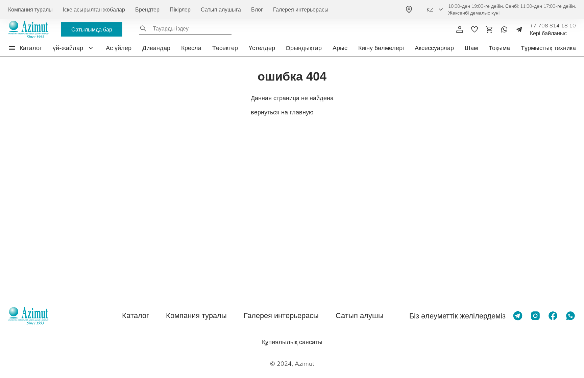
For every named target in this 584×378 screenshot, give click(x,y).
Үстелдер (262, 48)
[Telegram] (519, 29)
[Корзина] (489, 29)
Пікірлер (180, 9)
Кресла (191, 48)
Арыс (340, 48)
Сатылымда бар (91, 29)
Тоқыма (499, 48)
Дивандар (156, 48)
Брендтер (147, 9)
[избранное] (474, 29)
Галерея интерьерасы (300, 9)
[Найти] (143, 28)
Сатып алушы (360, 315)
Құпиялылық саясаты (292, 342)
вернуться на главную (282, 112)
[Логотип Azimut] (28, 29)
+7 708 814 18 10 (553, 25)
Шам (471, 48)
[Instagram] (535, 315)
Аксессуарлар (434, 48)
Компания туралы (30, 9)
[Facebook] (553, 315)
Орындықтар (304, 48)
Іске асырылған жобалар (94, 9)
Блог (257, 9)
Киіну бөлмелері (381, 48)
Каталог (135, 315)
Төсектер (225, 48)
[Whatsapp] (504, 29)
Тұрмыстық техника (548, 48)
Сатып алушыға (221, 9)
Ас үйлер (118, 48)
